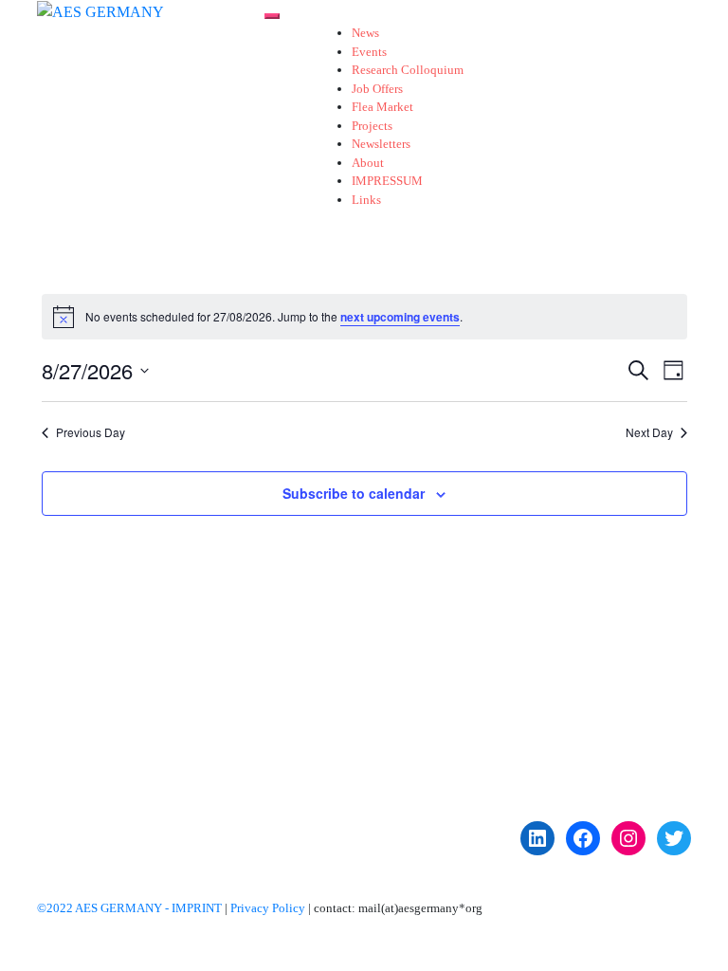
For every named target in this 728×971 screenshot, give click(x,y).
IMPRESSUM (387, 181)
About (368, 163)
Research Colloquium (408, 70)
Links (366, 199)
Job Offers (377, 89)
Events (369, 52)
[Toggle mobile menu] (272, 16)
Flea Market (382, 107)
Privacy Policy (267, 908)
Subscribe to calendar (353, 493)
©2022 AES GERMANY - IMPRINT (129, 908)
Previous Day (90, 432)
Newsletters (381, 144)
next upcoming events (400, 316)
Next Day (649, 432)
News (365, 33)
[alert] (364, 316)
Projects (372, 126)
